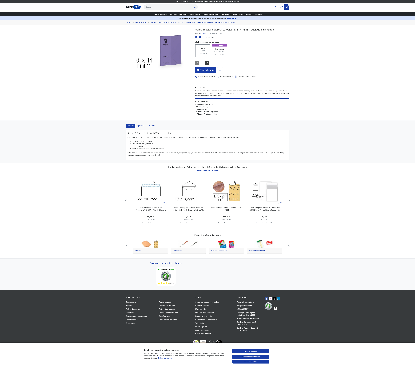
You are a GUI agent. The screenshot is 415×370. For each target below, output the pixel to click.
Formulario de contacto (245, 302)
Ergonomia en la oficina (203, 316)
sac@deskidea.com (244, 306)
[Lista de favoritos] (281, 7)
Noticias (129, 306)
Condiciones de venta (167, 306)
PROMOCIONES (237, 14)
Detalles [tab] (131, 126)
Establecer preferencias (251, 357)
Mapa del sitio (200, 309)
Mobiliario (225, 14)
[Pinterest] (269, 306)
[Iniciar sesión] (276, 7)
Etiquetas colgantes (257, 251)
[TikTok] (278, 298)
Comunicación (195, 14)
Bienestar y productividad (204, 313)
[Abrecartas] (188, 244)
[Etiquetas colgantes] (264, 244)
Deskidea (203, 33)
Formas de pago (165, 302)
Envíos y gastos (201, 327)
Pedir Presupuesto (202, 330)
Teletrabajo (199, 323)
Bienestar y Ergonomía (178, 14)
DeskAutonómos (132, 320)
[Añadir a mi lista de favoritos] (220, 70)
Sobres (138, 251)
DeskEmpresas (164, 316)
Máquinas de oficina (211, 14)
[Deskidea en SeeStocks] (275, 308)
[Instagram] (270, 298)
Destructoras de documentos (206, 320)
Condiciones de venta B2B (205, 334)
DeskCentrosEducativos (168, 320)
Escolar (249, 14)
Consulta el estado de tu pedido (207, 302)
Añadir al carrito (207, 70)
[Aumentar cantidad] (207, 63)
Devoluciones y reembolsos (136, 316)
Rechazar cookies (250, 361)
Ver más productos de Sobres (207, 170)
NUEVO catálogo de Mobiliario (248, 319)
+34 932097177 (243, 309)
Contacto (258, 14)
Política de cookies (133, 309)
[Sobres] (150, 244)
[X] (274, 298)
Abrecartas (177, 251)
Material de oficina (160, 14)
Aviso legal (130, 313)
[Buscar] (195, 7)
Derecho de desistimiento (168, 313)
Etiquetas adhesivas (219, 251)
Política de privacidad (167, 309)
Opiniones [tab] (140, 126)
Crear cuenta (131, 323)
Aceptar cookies (251, 351)
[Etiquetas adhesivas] (226, 244)
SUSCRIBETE (231, 18)
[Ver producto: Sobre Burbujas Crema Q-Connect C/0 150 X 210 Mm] (226, 191)
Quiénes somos (131, 302)
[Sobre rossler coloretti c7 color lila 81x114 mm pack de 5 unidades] (159, 50)
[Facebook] (266, 298)
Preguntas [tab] (152, 126)
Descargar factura (202, 306)
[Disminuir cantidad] (197, 63)
